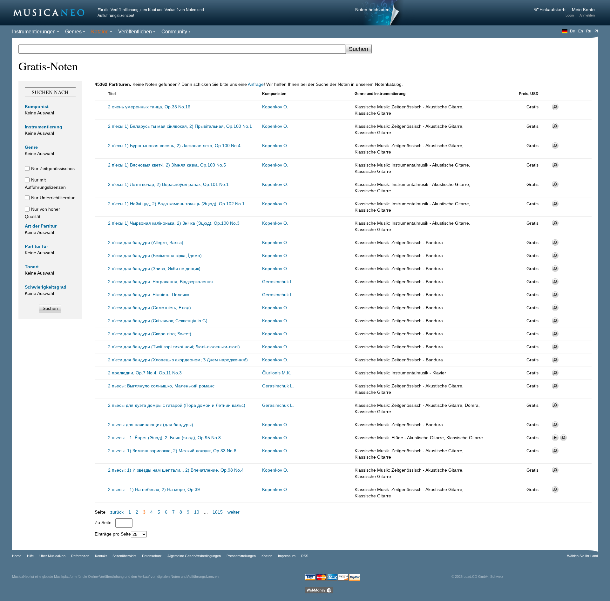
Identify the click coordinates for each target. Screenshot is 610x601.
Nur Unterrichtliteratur (53, 197)
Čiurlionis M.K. (276, 372)
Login (570, 15)
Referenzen (80, 556)
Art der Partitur (41, 226)
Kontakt (101, 556)
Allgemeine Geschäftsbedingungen (194, 556)
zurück (117, 512)
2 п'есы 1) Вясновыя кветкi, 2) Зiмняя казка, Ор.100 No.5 (167, 164)
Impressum (286, 556)
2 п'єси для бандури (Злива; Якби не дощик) (154, 268)
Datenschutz (152, 556)
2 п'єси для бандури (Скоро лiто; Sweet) (149, 333)
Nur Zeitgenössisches (53, 168)
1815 (218, 512)
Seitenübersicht (124, 556)
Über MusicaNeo (52, 556)
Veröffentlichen (135, 31)
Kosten (266, 556)
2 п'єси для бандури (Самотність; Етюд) (149, 307)
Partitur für (36, 246)
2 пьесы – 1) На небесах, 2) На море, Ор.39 (154, 489)
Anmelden (587, 15)
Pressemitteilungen (241, 556)
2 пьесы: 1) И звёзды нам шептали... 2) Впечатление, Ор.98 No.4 (176, 470)
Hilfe (30, 556)
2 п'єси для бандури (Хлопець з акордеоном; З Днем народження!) (178, 359)
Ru (588, 31)
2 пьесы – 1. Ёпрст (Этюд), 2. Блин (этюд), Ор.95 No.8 (164, 437)
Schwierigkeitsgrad (45, 287)
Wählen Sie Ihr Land (582, 556)
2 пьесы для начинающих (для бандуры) (150, 424)
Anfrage (256, 84)
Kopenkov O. (275, 106)
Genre (31, 147)
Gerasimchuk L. (278, 281)
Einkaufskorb (553, 9)
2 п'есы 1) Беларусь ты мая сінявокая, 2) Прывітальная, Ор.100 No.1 (180, 126)
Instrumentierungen (34, 31)
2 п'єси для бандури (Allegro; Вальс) (145, 242)
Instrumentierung (43, 126)
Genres (73, 31)
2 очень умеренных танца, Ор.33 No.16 (149, 106)
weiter (233, 512)
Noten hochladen (372, 9)
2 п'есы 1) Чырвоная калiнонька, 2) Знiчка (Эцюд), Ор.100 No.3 (174, 223)
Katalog (100, 31)
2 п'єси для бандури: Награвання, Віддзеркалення (160, 281)
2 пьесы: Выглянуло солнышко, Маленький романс (161, 385)
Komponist (37, 106)
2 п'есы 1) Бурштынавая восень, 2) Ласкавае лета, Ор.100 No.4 (174, 145)
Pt (596, 31)
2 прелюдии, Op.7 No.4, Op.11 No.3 (145, 372)
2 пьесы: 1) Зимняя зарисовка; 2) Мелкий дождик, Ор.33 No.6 (172, 450)
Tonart (32, 266)
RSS (304, 556)
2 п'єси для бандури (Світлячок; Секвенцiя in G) (157, 320)
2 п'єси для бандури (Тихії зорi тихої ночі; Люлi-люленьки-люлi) (174, 346)
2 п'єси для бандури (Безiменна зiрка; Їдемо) (155, 255)
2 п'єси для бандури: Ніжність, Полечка (148, 294)
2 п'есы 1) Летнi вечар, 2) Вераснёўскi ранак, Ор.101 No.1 (168, 184)
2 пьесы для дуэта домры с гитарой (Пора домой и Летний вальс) (176, 405)
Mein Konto (583, 9)
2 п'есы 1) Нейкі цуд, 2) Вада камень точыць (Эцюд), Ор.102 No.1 (176, 203)
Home (16, 556)
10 (196, 512)
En (580, 31)
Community (174, 31)
